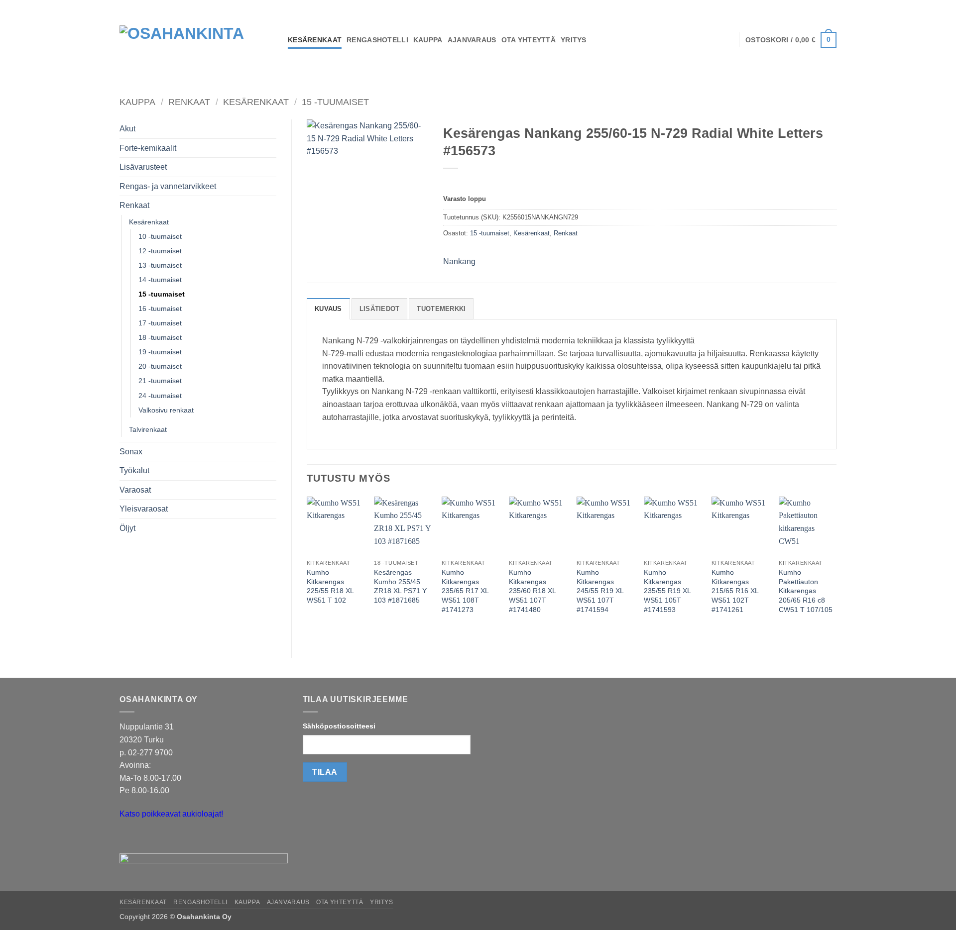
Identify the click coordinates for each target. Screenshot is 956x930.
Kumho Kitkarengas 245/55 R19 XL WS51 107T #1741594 (600, 591)
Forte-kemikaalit (148, 148)
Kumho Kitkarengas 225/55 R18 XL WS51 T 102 (330, 586)
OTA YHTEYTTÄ (528, 40)
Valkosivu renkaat (166, 410)
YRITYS (574, 40)
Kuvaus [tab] (328, 308)
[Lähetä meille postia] (128, 838)
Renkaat (189, 102)
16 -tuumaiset (160, 308)
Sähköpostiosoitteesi (339, 726)
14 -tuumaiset (160, 280)
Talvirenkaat (148, 429)
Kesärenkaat (256, 102)
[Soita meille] (146, 838)
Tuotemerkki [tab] (441, 308)
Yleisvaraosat (144, 509)
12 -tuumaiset (160, 251)
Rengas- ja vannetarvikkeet (168, 186)
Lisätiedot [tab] (379, 308)
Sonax (131, 451)
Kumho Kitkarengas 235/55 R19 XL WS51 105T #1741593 (667, 591)
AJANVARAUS (472, 40)
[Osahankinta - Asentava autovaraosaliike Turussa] (196, 39)
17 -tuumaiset (160, 323)
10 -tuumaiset (160, 236)
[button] (790, 40)
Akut (127, 128)
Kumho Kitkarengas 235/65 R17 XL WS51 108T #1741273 (465, 591)
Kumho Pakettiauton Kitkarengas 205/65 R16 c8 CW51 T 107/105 (806, 591)
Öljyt (127, 528)
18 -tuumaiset (160, 337)
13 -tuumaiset (160, 265)
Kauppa (137, 102)
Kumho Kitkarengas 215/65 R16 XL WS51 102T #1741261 (735, 591)
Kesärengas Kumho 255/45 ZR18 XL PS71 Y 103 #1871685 (400, 586)
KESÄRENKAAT (315, 40)
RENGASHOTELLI (377, 40)
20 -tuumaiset (160, 366)
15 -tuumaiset (335, 102)
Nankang (459, 261)
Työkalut (134, 470)
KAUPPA (428, 40)
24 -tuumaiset (160, 396)
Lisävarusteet (143, 167)
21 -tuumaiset (160, 381)
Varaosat (135, 490)
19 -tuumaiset (160, 352)
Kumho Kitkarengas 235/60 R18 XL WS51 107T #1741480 (532, 591)
